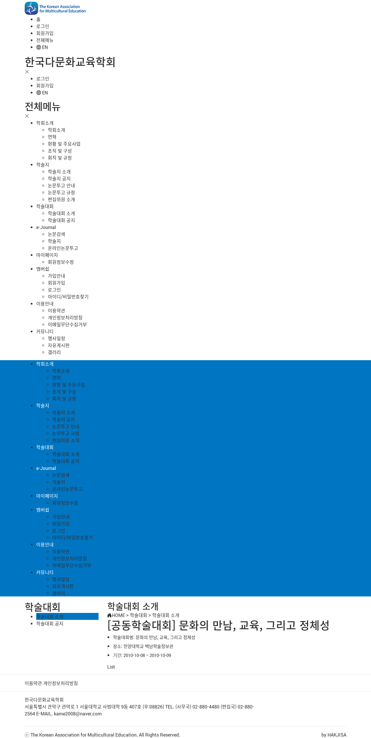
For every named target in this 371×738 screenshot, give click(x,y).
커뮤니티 (45, 331)
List (111, 666)
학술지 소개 (59, 171)
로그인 (42, 26)
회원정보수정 (61, 261)
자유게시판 (59, 345)
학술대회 (45, 206)
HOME (118, 614)
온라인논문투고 (63, 247)
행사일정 (56, 338)
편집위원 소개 (61, 199)
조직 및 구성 (60, 150)
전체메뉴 (45, 39)
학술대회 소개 (61, 213)
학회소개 (45, 122)
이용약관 (56, 310)
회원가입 (45, 33)
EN (44, 46)
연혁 (52, 136)
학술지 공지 (59, 178)
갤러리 (54, 352)
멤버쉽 (42, 268)
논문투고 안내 (61, 185)
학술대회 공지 (61, 220)
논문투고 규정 (61, 192)
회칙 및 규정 (60, 157)
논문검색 (56, 233)
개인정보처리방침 (65, 317)
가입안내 (56, 275)
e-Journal (46, 227)
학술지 (42, 164)
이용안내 (45, 303)
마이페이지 (47, 254)
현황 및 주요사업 (64, 143)
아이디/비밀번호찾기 (68, 296)
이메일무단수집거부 (67, 324)
